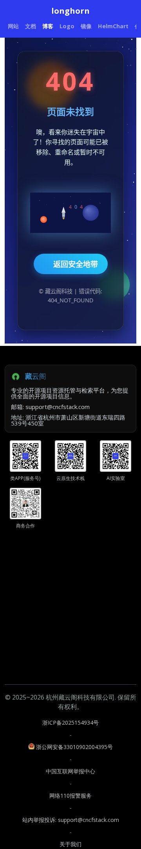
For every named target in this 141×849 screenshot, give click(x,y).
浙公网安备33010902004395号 (74, 747)
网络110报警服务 (70, 795)
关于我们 (70, 844)
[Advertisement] (70, 613)
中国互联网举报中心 (70, 771)
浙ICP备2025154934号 (70, 722)
